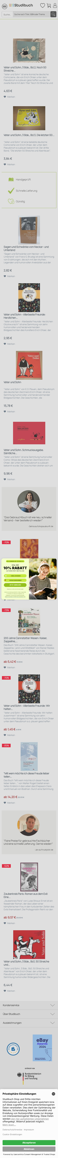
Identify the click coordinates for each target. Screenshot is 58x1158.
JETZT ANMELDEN (15, 585)
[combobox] (6, 580)
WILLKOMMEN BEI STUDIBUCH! (15, 561)
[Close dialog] (54, 560)
